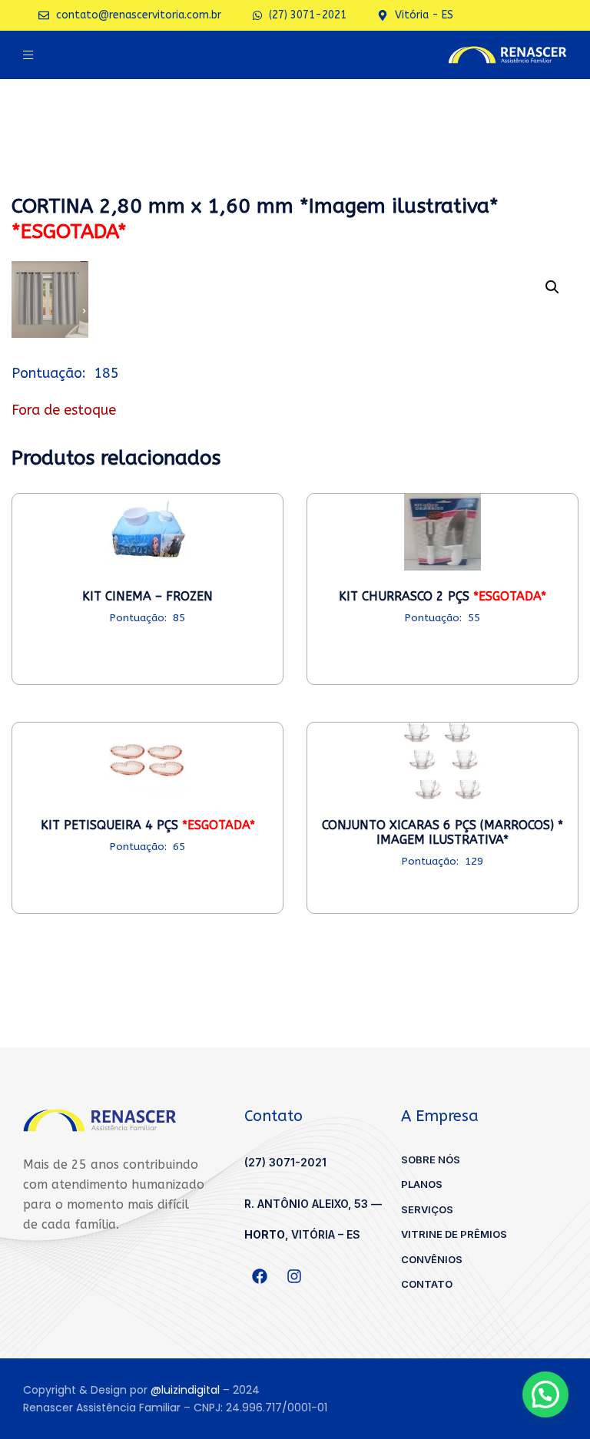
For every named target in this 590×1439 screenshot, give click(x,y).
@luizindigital (185, 1390)
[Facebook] (259, 1276)
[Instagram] (294, 1276)
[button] (552, 287)
